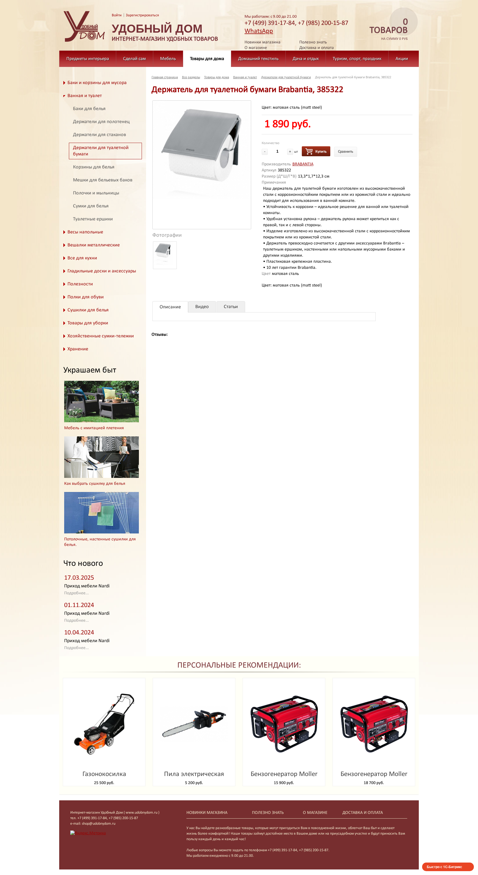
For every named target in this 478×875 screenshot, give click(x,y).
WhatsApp (259, 31)
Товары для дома (207, 58)
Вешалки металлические (93, 245)
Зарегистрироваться (142, 15)
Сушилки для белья (88, 310)
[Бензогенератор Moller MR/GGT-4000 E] (374, 724)
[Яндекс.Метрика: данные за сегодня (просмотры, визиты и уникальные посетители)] (88, 833)
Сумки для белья (91, 206)
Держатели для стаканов (99, 134)
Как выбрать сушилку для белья (94, 483)
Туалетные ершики (93, 219)
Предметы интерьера (87, 58)
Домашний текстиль (258, 58)
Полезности (80, 284)
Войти (117, 15)
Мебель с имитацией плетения (94, 428)
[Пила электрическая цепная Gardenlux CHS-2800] (194, 724)
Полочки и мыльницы (96, 193)
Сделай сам (134, 58)
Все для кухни (82, 258)
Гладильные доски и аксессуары (101, 271)
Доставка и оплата (316, 48)
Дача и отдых (306, 58)
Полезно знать (313, 42)
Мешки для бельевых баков (103, 180)
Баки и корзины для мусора (97, 82)
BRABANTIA (302, 164)
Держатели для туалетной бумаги (101, 151)
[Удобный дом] (84, 42)
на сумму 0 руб (389, 29)
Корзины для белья (94, 167)
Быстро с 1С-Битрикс (444, 866)
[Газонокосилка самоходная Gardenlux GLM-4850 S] (104, 724)
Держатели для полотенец (101, 121)
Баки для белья (89, 108)
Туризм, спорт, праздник (357, 58)
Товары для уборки (87, 323)
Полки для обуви (85, 297)
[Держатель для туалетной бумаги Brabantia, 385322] (202, 149)
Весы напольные (85, 232)
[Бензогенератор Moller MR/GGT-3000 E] (284, 724)
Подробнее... (76, 593)
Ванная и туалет (84, 95)
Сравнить (345, 152)
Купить (321, 152)
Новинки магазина (262, 42)
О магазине (256, 48)
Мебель (168, 58)
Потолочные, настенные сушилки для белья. (100, 542)
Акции (402, 58)
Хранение (77, 349)
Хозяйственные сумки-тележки (100, 336)
